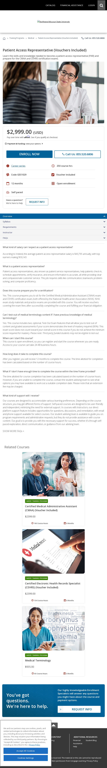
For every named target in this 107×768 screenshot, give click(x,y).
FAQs (5, 237)
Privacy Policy (92, 761)
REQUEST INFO (37, 201)
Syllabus (6, 221)
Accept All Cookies (26, 751)
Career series (18, 165)
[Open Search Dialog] (101, 5)
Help (75, 746)
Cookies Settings (26, 758)
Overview (7, 216)
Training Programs (16, 38)
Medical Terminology (38, 660)
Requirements (9, 227)
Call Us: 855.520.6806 (92, 38)
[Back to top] (53, 736)
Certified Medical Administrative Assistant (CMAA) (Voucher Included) (51, 508)
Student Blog (91, 740)
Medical (31, 38)
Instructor (7, 232)
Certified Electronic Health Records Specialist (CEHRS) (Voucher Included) (52, 585)
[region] (25, 743)
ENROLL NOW (29, 154)
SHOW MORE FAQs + (13, 431)
